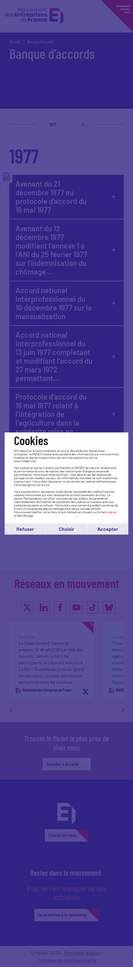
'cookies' (111, 512)
